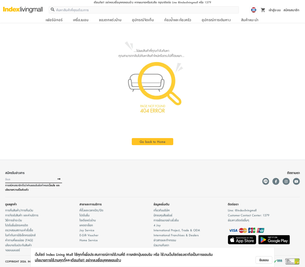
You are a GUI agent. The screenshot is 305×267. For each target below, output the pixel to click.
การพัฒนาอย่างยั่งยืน (166, 220)
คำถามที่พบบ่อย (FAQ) (19, 240)
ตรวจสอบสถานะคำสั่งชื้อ (19, 230)
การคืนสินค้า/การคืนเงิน (19, 210)
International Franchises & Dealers (176, 235)
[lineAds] (265, 181)
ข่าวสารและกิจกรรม (165, 240)
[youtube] (296, 181)
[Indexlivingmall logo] (23, 10)
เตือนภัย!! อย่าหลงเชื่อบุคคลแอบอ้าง (96, 260)
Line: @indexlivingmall (242, 210)
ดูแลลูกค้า (11, 204)
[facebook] (275, 181)
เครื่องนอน (81, 19)
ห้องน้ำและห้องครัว (177, 19)
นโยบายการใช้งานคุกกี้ (50, 260)
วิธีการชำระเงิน (13, 220)
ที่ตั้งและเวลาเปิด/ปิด (91, 210)
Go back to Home (152, 141)
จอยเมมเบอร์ (12, 250)
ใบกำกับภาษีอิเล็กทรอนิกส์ (20, 235)
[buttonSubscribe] (59, 179)
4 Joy (157, 225)
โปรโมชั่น (84, 215)
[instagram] (286, 181)
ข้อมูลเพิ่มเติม (161, 204)
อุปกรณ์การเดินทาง (216, 19)
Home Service (88, 240)
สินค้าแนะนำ (250, 19)
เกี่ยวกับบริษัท (162, 210)
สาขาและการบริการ (90, 204)
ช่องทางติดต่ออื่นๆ (238, 220)
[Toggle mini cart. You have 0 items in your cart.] (263, 10)
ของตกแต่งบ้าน (110, 19)
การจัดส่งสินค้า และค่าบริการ (21, 215)
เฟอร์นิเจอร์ (54, 19)
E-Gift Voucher (88, 235)
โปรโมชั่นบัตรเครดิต (16, 225)
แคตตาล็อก (86, 225)
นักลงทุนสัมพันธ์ (163, 215)
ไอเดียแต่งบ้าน (87, 220)
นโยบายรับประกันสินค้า (18, 245)
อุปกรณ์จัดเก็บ (143, 19)
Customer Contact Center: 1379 (248, 215)
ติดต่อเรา (233, 204)
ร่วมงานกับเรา (161, 245)
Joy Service (86, 230)
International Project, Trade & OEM (177, 230)
